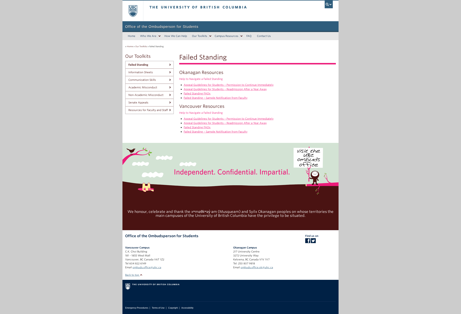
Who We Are (148, 36)
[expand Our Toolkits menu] (210, 36)
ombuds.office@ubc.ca (147, 267)
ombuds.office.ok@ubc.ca (257, 267)
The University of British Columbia (132, 11)
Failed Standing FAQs (197, 93)
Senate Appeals (138, 102)
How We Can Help (175, 36)
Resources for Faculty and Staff (148, 110)
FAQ (249, 36)
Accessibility (187, 308)
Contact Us (264, 36)
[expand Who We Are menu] (159, 36)
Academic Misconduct (142, 87)
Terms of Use (158, 308)
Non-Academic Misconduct (146, 95)
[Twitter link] (313, 241)
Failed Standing (138, 64)
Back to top (132, 275)
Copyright (173, 308)
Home (131, 36)
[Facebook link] (307, 241)
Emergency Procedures (136, 308)
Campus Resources (226, 36)
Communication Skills (142, 80)
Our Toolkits (199, 36)
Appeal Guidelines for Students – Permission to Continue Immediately (229, 85)
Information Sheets (140, 72)
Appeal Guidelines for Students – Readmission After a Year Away (225, 89)
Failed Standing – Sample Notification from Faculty (215, 98)
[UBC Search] (329, 4)
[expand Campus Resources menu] (241, 36)
